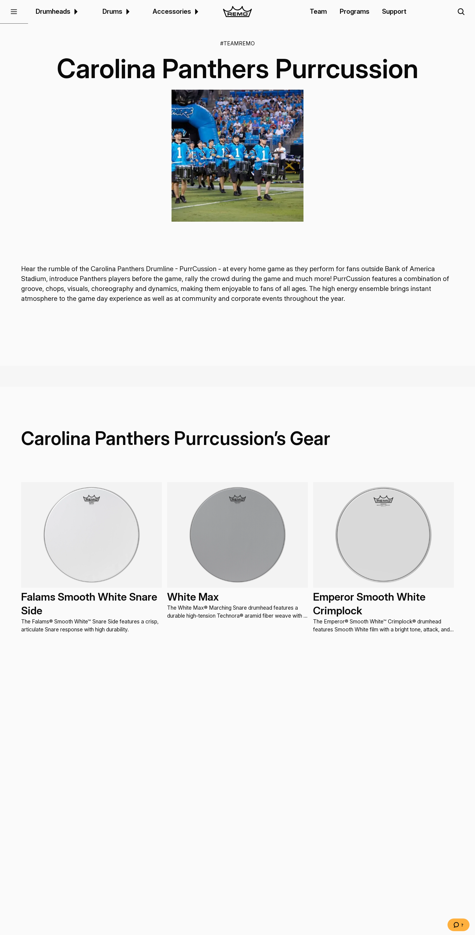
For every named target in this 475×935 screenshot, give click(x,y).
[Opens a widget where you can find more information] (459, 925)
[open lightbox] (237, 156)
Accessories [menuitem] (172, 12)
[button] (14, 12)
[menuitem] (75, 11)
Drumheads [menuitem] (52, 12)
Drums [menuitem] (112, 12)
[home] (237, 12)
